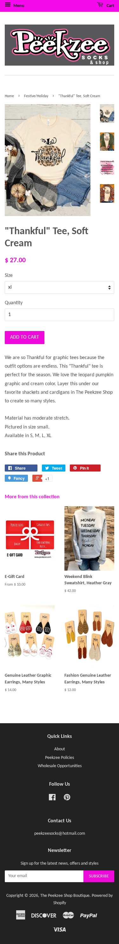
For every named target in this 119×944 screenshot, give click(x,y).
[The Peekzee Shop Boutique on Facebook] (52, 799)
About (59, 749)
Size (9, 275)
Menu (18, 6)
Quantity (14, 303)
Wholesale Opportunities (60, 766)
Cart (110, 6)
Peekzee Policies (59, 758)
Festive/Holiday (36, 96)
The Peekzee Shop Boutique (64, 896)
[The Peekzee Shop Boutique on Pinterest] (66, 799)
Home (9, 96)
